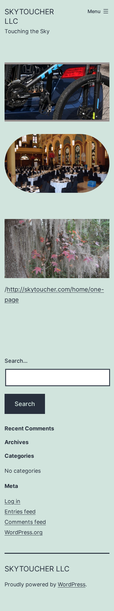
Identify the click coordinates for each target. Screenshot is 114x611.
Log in (12, 501)
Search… (16, 361)
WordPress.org (24, 532)
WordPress (71, 584)
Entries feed (20, 511)
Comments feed (25, 522)
